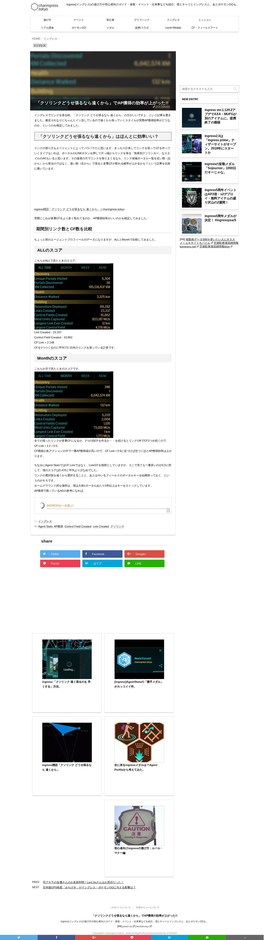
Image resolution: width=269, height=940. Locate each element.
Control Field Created (78, 526)
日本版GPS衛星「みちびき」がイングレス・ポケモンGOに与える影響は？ (89, 887)
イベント (79, 19)
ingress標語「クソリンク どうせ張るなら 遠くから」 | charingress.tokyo (79, 209)
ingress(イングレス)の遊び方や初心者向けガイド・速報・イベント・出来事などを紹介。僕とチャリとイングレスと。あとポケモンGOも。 (134, 921)
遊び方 (47, 19)
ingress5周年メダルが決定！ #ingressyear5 (221, 218)
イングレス (173, 19)
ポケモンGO (79, 27)
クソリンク (117, 526)
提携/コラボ (142, 27)
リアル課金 (47, 27)
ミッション (205, 19)
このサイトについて (120, 907)
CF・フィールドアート (205, 27)
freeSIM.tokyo (142, 926)
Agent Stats (45, 526)
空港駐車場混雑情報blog (214, 246)
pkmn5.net (127, 926)
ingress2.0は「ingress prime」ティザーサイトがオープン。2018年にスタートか (220, 144)
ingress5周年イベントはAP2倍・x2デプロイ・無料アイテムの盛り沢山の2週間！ (221, 196)
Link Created (101, 526)
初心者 (110, 19)
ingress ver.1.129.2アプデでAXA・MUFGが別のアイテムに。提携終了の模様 (221, 116)
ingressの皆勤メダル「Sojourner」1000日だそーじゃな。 (220, 168)
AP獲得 (58, 526)
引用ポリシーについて (148, 907)
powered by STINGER (165, 933)
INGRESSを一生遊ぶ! (60, 505)
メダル (110, 27)
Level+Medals (173, 27)
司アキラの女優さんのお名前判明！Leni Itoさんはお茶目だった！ (83, 882)
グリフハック (141, 19)
